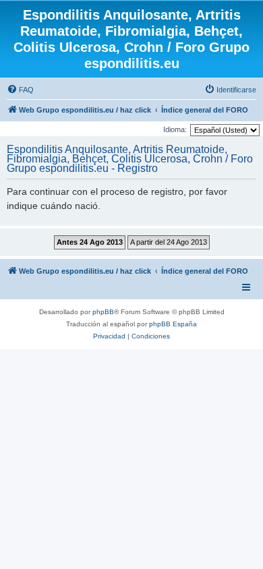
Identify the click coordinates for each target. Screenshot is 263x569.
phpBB (103, 312)
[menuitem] (20, 90)
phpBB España (173, 324)
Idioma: (175, 129)
